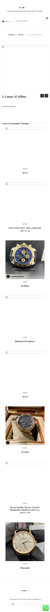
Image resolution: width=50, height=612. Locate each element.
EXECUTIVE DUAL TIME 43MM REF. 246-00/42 (25, 229)
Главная (11, 35)
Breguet (25, 452)
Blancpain (25, 568)
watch (21, 35)
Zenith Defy (46, 96)
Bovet (25, 172)
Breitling (25, 286)
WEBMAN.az (37, 599)
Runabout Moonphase (25, 341)
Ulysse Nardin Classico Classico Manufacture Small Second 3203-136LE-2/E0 (25, 510)
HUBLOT (42, 96)
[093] (25, 68)
